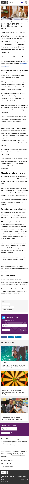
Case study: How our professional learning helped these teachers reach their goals (13, 392)
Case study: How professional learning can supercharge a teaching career (13, 366)
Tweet (10, 337)
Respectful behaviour (12, 478)
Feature (3, 32)
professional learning (8, 307)
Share (3, 337)
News (11, 2)
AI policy (12, 476)
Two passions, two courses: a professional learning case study (12, 418)
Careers (3, 478)
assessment (6, 304)
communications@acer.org (8, 445)
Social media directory (7, 466)
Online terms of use (21, 476)
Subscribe (6, 330)
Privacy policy (23, 330)
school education (7, 309)
